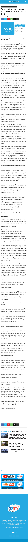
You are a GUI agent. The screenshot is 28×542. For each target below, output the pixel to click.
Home (2, 4)
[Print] (17, 19)
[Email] (14, 19)
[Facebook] (2, 19)
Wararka (15, 6)
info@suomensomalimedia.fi (16, 527)
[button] (2, 2)
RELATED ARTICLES (6, 431)
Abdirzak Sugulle (5, 16)
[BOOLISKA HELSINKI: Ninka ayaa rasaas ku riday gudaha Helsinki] (4, 451)
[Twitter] (5, 19)
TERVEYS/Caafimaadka (15, 4)
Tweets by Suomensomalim (7, 470)
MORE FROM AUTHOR (17, 431)
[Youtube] (17, 536)
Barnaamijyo (7, 4)
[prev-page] (2, 456)
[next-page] (4, 456)
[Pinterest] (8, 19)
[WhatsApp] (11, 19)
